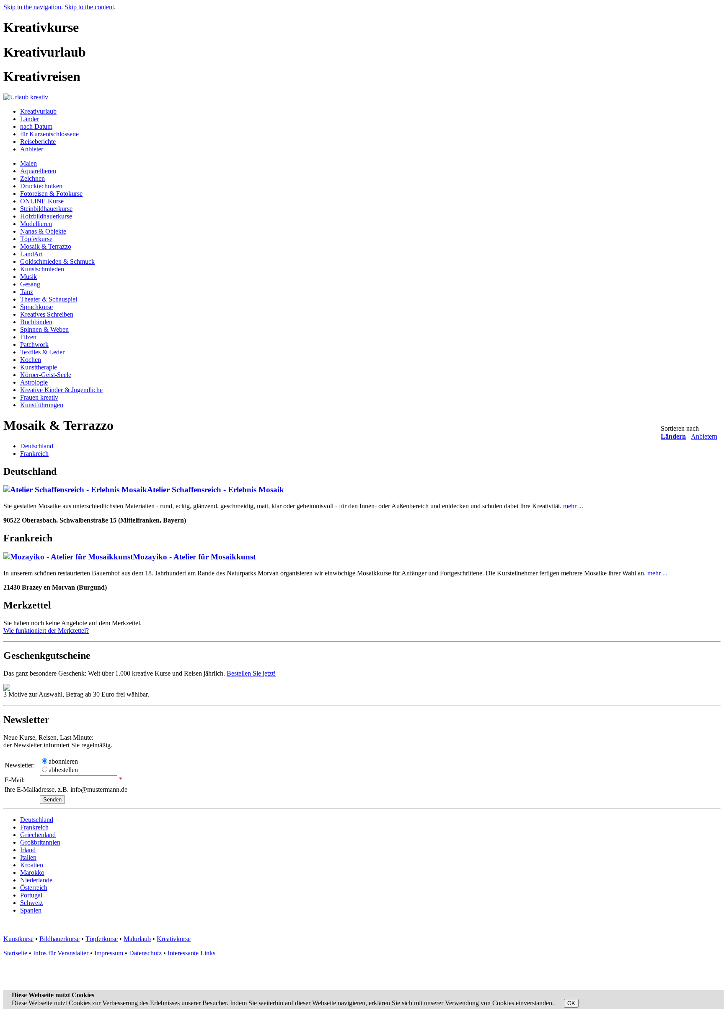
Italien (28, 857)
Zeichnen (32, 178)
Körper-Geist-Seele (45, 374)
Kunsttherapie (38, 367)
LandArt (31, 253)
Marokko (32, 872)
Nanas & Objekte (43, 231)
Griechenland (38, 834)
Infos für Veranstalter (60, 953)
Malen (28, 163)
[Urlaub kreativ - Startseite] (25, 97)
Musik (28, 276)
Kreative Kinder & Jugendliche (61, 389)
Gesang (30, 284)
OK (571, 1003)
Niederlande (36, 880)
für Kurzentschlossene (49, 134)
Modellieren (36, 223)
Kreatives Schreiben (46, 314)
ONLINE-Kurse (42, 201)
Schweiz (31, 902)
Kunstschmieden (42, 269)
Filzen (28, 337)
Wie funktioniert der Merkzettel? (46, 630)
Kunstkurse (18, 938)
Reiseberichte (38, 141)
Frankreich (34, 453)
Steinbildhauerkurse (46, 208)
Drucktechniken (41, 186)
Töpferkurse (36, 238)
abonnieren (63, 761)
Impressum (108, 953)
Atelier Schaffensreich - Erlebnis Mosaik (215, 489)
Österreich (33, 887)
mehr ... (573, 506)
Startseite (15, 953)
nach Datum (36, 126)
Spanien (30, 910)
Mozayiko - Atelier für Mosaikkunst (194, 556)
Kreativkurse (174, 938)
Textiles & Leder (42, 352)
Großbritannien (40, 842)
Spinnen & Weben (44, 329)
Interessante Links (191, 953)
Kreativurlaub (38, 111)
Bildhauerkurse (59, 938)
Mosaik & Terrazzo (45, 246)
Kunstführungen (41, 404)
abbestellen (63, 769)
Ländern (673, 436)
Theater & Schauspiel (48, 299)
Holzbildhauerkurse (46, 216)
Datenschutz (145, 953)
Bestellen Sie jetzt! (251, 673)
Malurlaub (137, 938)
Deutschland (36, 446)
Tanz (26, 291)
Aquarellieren (38, 170)
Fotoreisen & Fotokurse (51, 193)
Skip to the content (89, 6)
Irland (28, 849)
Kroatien (31, 865)
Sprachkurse (36, 306)
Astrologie (34, 382)
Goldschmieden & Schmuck (57, 261)
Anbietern (704, 436)
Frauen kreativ (39, 397)
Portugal (31, 895)
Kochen (30, 359)
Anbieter (31, 149)
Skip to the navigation (32, 6)
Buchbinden (36, 321)
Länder (29, 118)
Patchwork (34, 344)
